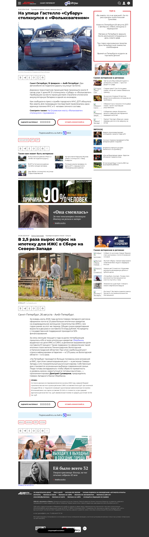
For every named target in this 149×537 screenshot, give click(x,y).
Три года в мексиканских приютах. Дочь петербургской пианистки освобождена (112, 45)
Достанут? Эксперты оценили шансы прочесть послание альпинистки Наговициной (117, 293)
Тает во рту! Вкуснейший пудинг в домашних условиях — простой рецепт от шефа (116, 82)
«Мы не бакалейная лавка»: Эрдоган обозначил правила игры (116, 156)
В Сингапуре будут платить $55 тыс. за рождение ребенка (116, 164)
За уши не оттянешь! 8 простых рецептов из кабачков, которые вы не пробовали (117, 98)
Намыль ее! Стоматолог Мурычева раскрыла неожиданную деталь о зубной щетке (116, 270)
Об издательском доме (42, 492)
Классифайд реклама (41, 497)
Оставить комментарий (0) (74, 122)
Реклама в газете (49, 495)
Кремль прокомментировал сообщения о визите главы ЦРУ (114, 133)
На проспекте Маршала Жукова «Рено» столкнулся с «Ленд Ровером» (76, 158)
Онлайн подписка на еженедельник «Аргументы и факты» (104, 492)
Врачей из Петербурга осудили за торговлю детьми (112, 55)
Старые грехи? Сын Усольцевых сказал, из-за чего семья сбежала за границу (117, 90)
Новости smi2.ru (26, 229)
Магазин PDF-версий (72, 492)
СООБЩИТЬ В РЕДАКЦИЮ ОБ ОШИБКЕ (96, 497)
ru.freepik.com (31, 303)
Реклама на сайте (65, 495)
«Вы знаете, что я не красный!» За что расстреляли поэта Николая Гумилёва (112, 17)
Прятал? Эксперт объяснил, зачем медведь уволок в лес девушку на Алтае (116, 121)
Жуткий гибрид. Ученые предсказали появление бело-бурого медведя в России (117, 262)
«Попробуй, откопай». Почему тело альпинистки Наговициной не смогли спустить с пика (116, 278)
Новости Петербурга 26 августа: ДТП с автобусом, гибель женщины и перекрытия (112, 27)
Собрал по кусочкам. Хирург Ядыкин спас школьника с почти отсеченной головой (117, 255)
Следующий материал (56, 530)
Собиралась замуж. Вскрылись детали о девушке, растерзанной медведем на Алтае (116, 113)
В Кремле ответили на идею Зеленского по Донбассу (113, 148)
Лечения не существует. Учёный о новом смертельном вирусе (116, 284)
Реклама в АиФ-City (104, 495)
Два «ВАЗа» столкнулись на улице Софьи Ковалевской (40, 172)
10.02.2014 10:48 (23, 9)
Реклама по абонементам (84, 495)
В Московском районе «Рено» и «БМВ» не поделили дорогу (39, 157)
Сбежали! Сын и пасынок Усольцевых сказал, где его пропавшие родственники (117, 105)
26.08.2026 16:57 (23, 236)
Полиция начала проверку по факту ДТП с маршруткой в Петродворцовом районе (76, 166)
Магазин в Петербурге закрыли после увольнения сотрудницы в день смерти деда (112, 36)
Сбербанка (78, 340)
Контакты (37, 495)
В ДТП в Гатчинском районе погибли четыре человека (38, 165)
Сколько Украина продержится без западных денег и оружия (116, 141)
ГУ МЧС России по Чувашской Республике (34, 72)
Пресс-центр (58, 492)
